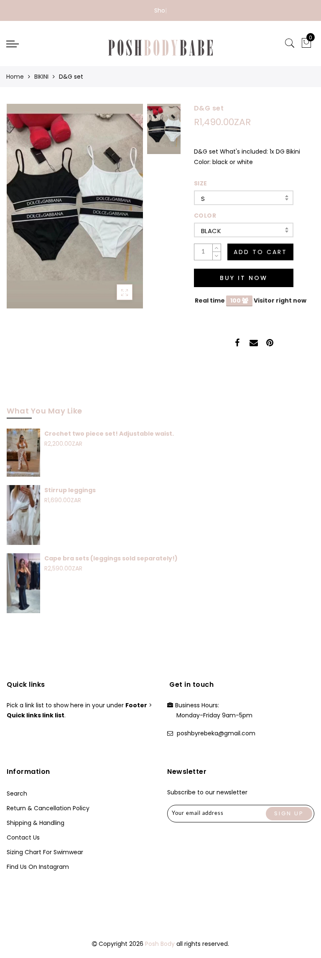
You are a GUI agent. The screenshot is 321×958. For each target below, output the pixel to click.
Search (17, 793)
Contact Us (23, 837)
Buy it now (244, 278)
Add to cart (260, 252)
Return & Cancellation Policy (48, 808)
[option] (75, 206)
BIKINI (41, 76)
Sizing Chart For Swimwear (45, 852)
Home (15, 76)
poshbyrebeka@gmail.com (216, 733)
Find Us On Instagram (38, 867)
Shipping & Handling (35, 823)
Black (211, 230)
